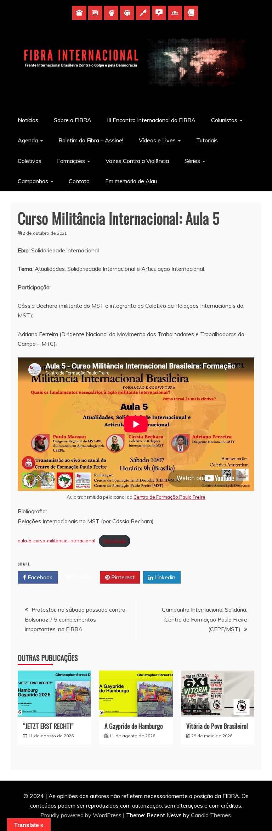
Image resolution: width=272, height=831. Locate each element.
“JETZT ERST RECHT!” (48, 726)
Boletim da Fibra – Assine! (90, 140)
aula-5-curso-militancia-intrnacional (56, 540)
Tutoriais (207, 140)
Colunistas (224, 120)
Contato (79, 181)
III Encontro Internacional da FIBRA (151, 120)
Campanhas (33, 181)
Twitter (81, 577)
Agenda (28, 140)
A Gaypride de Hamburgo (133, 726)
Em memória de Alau (131, 181)
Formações (71, 160)
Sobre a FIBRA (72, 120)
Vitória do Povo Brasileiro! (217, 726)
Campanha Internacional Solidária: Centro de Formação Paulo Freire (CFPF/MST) (204, 619)
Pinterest (122, 577)
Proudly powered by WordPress (81, 815)
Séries (192, 160)
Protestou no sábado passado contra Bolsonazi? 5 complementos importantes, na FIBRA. (75, 619)
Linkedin (164, 577)
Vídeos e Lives (157, 140)
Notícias (28, 120)
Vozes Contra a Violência (137, 160)
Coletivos (29, 160)
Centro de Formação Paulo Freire (169, 497)
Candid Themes (211, 815)
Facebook (39, 577)
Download (114, 540)
